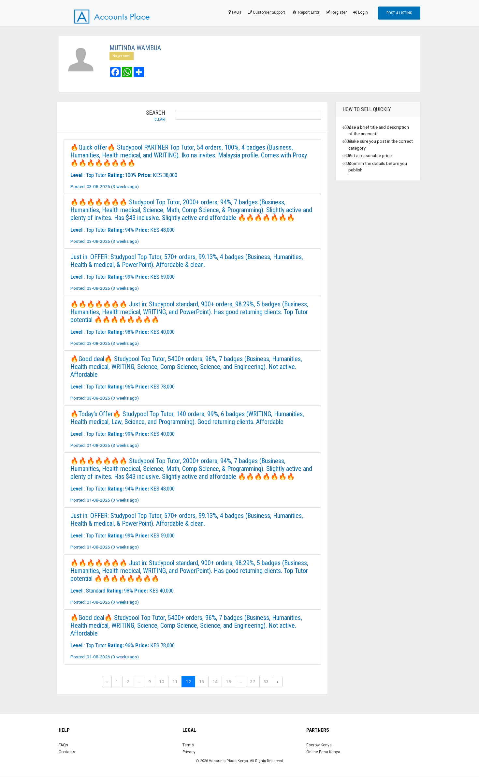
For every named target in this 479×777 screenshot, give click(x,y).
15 (228, 681)
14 (215, 681)
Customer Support (268, 12)
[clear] (159, 119)
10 (161, 681)
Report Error (308, 12)
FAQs (236, 12)
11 (175, 681)
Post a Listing (399, 13)
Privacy (189, 752)
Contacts (67, 752)
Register (338, 12)
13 (201, 681)
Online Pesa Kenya (323, 752)
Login (362, 12)
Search (155, 116)
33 (266, 681)
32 (252, 681)
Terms (188, 745)
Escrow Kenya (319, 745)
